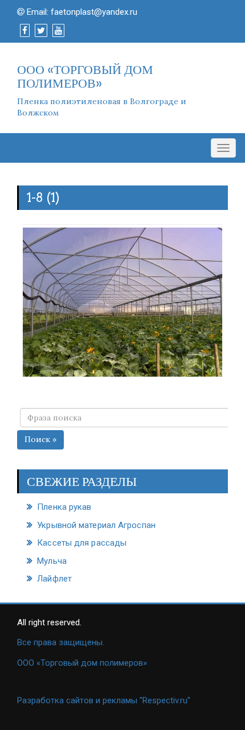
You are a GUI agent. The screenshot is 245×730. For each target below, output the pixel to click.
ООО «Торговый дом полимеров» (82, 663)
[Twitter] (41, 31)
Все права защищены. (60, 642)
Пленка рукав (64, 507)
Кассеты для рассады (81, 543)
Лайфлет (54, 579)
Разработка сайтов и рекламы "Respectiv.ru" (103, 700)
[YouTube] (58, 31)
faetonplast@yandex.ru (94, 12)
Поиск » (40, 439)
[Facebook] (25, 31)
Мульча (52, 561)
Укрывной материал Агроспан (96, 525)
